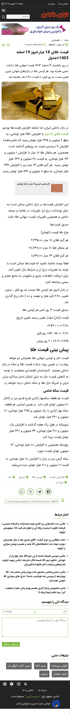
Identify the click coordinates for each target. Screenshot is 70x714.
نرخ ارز (60, 482)
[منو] (3, 11)
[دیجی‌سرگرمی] (54, 15)
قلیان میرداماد (59, 666)
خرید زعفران (60, 674)
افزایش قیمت (57, 477)
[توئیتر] (30, 491)
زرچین (44, 674)
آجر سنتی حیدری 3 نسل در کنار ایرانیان (33, 184)
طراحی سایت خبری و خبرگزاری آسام (33, 704)
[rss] (26, 684)
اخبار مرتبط (61, 514)
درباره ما (52, 4)
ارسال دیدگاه (11, 644)
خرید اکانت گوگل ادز (19, 666)
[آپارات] (5, 684)
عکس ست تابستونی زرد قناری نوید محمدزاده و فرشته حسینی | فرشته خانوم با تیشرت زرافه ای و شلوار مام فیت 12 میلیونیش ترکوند (33, 528)
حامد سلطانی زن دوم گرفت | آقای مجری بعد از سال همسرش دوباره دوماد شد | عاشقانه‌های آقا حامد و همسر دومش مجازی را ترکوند (34, 544)
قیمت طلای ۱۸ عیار (56, 134)
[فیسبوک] (48, 491)
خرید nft (41, 666)
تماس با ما (63, 4)
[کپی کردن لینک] (63, 500)
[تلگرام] (39, 491)
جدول (22, 477)
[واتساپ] (21, 491)
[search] (4, 17)
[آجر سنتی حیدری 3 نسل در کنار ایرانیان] (57, 188)
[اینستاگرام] (19, 684)
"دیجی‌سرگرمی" (33, 696)
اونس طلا (37, 477)
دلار (10, 477)
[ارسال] (7, 45)
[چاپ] (3, 45)
